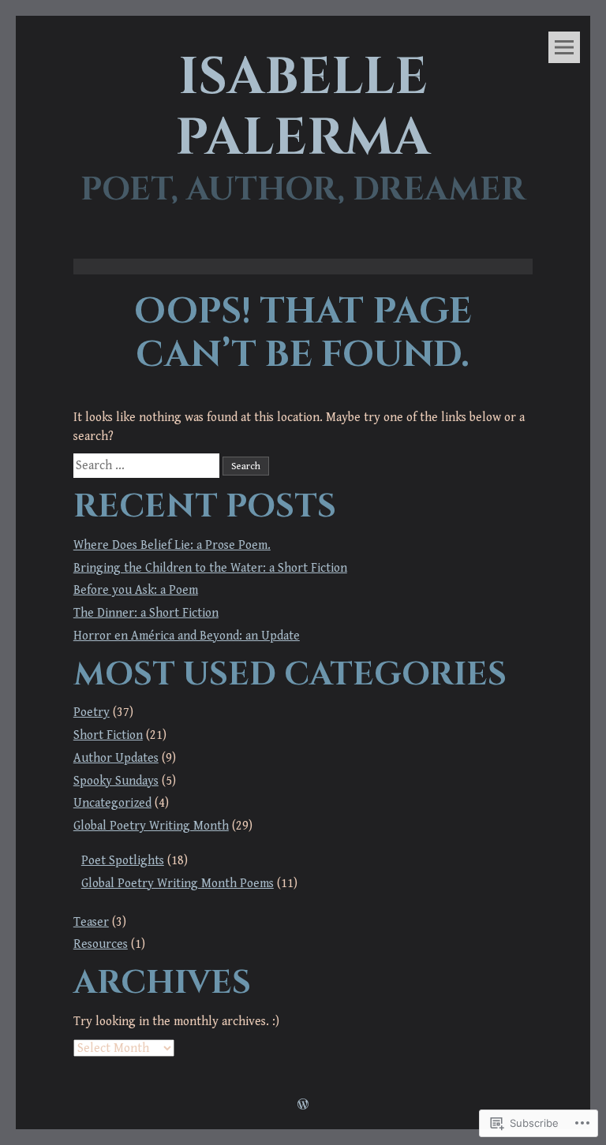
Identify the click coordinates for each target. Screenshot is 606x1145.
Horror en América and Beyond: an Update (186, 635)
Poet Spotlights (122, 860)
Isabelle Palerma (302, 108)
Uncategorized (112, 803)
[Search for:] (148, 465)
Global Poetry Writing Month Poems (177, 883)
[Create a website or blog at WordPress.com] (303, 1105)
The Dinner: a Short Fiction (146, 613)
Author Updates (116, 758)
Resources (100, 944)
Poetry (91, 712)
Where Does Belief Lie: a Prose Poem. (172, 545)
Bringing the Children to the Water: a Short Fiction (210, 568)
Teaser (91, 922)
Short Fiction (108, 735)
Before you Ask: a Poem (135, 590)
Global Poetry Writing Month (151, 826)
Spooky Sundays (116, 781)
